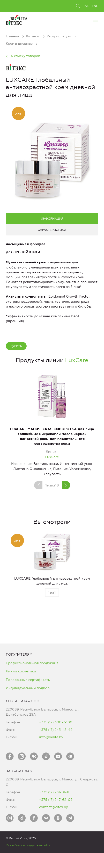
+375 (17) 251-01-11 (54, 792)
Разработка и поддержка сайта (28, 845)
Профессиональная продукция (32, 663)
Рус (86, 6)
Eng (95, 6)
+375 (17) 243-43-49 (56, 730)
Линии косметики (21, 671)
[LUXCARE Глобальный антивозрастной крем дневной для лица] (52, 161)
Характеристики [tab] (52, 230)
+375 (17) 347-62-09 (56, 800)
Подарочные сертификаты (28, 680)
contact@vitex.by (53, 807)
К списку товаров (25, 56)
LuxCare (76, 360)
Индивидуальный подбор (28, 688)
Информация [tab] (52, 218)
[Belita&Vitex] (17, 19)
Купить (16, 346)
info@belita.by (51, 737)
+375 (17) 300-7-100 (55, 722)
